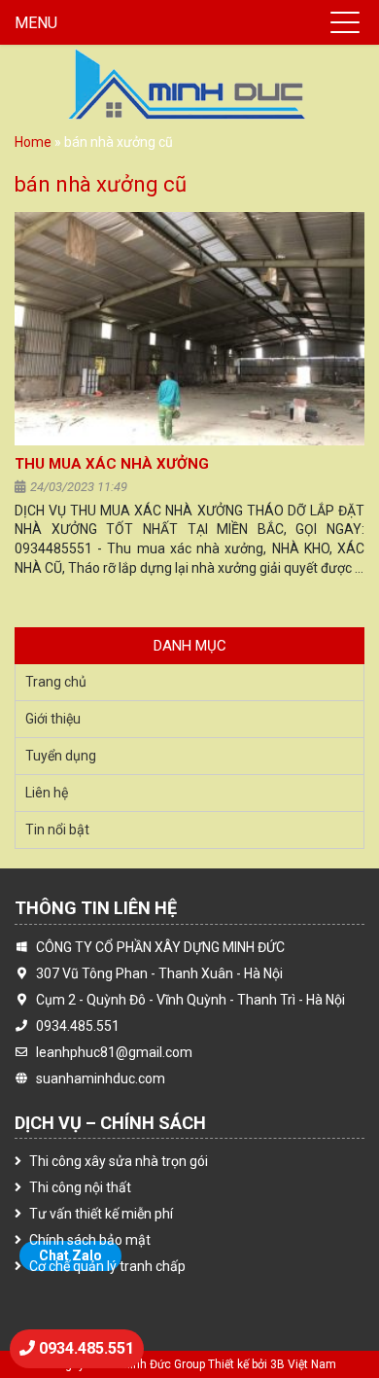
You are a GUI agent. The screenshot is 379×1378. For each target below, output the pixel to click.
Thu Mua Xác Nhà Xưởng (112, 464)
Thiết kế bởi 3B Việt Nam (272, 1364)
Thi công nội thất (80, 1187)
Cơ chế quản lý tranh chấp (107, 1266)
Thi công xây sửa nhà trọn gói (118, 1161)
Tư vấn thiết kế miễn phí (101, 1213)
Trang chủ (55, 681)
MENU (36, 23)
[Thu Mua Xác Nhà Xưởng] (189, 328)
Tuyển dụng (60, 755)
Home (33, 142)
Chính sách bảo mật (90, 1240)
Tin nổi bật (57, 829)
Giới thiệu (53, 718)
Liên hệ (46, 792)
